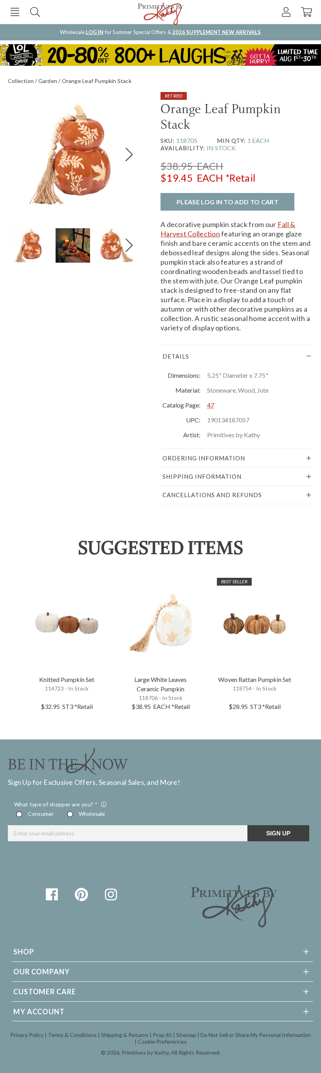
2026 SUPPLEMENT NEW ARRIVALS (216, 32)
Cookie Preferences (162, 1041)
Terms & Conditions (72, 1035)
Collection (21, 81)
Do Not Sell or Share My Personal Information (255, 1035)
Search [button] (35, 12)
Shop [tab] (23, 951)
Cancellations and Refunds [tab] (212, 494)
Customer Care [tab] (44, 991)
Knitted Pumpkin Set (66, 679)
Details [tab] (175, 356)
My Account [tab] (39, 1011)
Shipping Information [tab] (202, 476)
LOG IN (94, 32)
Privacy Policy (26, 1035)
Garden (47, 81)
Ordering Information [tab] (203, 458)
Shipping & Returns (124, 1035)
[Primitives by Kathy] (234, 924)
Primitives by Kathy (145, 1052)
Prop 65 (162, 1035)
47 (210, 405)
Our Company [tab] (41, 971)
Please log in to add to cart (227, 202)
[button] (14, 12)
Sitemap (186, 1035)
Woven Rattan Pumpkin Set (254, 679)
